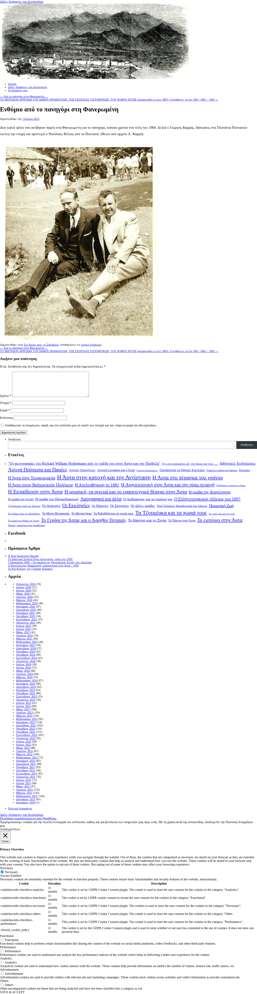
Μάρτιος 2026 (24, 600)
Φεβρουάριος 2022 (27, 757)
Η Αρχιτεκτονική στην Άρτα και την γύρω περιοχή (168, 484)
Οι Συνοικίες (119, 506)
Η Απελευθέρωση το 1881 (97, 484)
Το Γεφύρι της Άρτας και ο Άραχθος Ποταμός (83, 520)
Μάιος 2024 (23, 670)
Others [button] (4, 981)
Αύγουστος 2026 (25, 584)
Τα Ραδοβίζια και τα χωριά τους (113, 513)
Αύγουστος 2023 (25, 699)
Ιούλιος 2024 (23, 664)
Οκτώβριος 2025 (25, 616)
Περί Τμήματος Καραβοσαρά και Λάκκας (182, 506)
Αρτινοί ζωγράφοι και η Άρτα (116, 470)
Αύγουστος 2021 (25, 776)
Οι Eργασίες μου (18, 90)
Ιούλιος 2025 (23, 625)
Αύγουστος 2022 (25, 738)
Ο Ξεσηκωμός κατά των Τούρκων (24, 506)
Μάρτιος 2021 (24, 792)
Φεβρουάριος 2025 (27, 641)
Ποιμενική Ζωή (221, 505)
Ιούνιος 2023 (23, 706)
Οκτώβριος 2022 (25, 731)
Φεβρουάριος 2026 (27, 603)
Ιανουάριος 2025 (25, 645)
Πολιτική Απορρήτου (20, 808)
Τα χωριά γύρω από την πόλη (222, 514)
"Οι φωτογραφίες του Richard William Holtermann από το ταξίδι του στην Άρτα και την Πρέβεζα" (84, 463)
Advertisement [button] (9, 969)
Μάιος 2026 (23, 593)
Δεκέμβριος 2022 (26, 725)
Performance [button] (8, 947)
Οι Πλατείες (100, 506)
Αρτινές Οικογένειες (82, 470)
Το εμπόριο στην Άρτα (219, 520)
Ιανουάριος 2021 (25, 799)
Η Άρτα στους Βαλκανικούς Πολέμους (40, 485)
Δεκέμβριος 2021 (26, 764)
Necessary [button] (6, 868)
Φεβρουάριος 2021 (27, 796)
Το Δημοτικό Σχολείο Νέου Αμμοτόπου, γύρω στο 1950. (40, 559)
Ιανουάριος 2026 (25, 606)
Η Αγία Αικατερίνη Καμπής (23, 556)
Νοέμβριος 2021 (25, 767)
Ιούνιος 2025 (23, 629)
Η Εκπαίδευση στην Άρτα (35, 491)
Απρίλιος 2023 (24, 712)
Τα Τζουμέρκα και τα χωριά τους (171, 513)
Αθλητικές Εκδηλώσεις (237, 463)
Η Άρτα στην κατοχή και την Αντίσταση (104, 477)
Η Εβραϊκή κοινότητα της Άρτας (231, 485)
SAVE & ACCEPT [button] (12, 992)
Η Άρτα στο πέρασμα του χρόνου (187, 477)
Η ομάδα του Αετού (21, 499)
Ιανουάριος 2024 (25, 683)
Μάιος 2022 (23, 747)
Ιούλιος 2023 (23, 702)
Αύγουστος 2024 (25, 661)
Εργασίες (244, 470)
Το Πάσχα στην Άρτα (181, 520)
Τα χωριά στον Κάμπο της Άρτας (23, 520)
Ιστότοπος (6, 417)
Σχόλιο (5, 396)
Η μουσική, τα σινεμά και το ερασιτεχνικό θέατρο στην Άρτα (125, 491)
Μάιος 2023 (23, 709)
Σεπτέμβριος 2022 (26, 735)
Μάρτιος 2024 (24, 677)
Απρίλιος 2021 (24, 789)
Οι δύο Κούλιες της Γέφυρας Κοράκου (30, 568)
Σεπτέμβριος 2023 (26, 696)
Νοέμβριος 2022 (25, 728)
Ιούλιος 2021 (23, 780)
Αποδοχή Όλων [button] (10, 829)
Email (5, 410)
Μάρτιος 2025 (24, 638)
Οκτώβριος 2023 (25, 693)
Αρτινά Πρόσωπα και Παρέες (37, 469)
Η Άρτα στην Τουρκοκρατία (31, 477)
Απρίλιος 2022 (24, 751)
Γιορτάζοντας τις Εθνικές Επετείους (182, 470)
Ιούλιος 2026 (23, 587)
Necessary (11, 872)
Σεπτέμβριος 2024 (26, 658)
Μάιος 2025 (23, 632)
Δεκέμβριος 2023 (26, 686)
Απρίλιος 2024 (24, 674)
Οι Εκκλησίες (76, 505)
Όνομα (5, 403)
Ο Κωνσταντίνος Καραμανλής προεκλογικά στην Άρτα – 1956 (43, 565)
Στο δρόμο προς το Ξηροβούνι (41, 344)
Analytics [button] (6, 958)
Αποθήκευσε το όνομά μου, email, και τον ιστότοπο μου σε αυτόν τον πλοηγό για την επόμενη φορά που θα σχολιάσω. (81, 425)
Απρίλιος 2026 (24, 596)
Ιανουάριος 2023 (25, 722)
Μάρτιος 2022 (24, 754)
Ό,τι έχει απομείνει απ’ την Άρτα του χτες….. (190, 463)
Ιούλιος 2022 (23, 741)
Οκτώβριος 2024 (25, 654)
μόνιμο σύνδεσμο (91, 344)
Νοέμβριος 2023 (25, 690)
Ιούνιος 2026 (23, 590)
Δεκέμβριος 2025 (26, 609)
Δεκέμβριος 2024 (26, 648)
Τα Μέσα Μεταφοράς (55, 513)
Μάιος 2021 (23, 786)
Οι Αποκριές (51, 506)
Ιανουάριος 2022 (25, 760)
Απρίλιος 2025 (24, 635)
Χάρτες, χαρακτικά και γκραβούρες (26, 525)
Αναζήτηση (14, 439)
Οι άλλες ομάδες (143, 506)
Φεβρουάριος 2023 (27, 719)
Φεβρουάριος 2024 (27, 680)
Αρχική (12, 84)
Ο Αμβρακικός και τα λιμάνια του (147, 499)
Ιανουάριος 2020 (25, 802)
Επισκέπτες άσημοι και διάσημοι (222, 470)
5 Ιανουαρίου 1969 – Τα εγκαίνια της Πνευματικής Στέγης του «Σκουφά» (50, 562)
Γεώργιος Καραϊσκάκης (147, 470)
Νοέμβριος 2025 (25, 613)
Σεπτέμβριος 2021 (26, 773)
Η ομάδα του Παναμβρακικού (57, 499)
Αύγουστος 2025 (25, 622)
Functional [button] (6, 936)
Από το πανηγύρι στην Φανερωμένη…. (24, 96)
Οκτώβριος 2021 (25, 770)
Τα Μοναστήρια (81, 513)
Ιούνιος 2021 (23, 783)
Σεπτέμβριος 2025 (26, 619)
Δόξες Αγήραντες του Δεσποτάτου (21, 1)
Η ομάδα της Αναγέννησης (210, 492)
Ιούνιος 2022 (23, 744)
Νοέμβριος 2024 (25, 651)
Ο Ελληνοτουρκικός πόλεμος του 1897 (207, 499)
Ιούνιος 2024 (23, 667)
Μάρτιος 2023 (24, 715)
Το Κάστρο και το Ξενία (147, 520)
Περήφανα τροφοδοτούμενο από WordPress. (28, 818)
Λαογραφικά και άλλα (100, 498)
